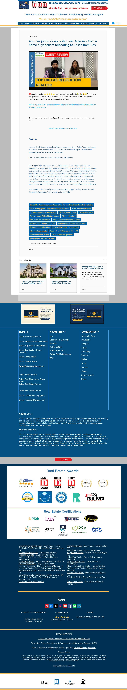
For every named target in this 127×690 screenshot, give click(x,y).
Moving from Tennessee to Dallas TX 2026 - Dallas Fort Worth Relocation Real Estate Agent (93, 268)
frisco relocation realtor (81, 209)
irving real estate (86, 212)
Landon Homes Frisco (67, 212)
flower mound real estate (40, 220)
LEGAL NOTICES (64, 634)
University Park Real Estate (30, 546)
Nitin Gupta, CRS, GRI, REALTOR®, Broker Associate (78, 2)
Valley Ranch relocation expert (42, 238)
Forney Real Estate (75, 582)
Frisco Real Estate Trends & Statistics (78, 205)
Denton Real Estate (75, 573)
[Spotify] (74, 606)
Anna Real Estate (26, 568)
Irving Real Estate (74, 557)
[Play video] (63, 70)
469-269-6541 (55, 8)
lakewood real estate (38, 231)
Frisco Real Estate (26, 555)
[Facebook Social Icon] (70, 606)
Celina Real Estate (27, 561)
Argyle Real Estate (75, 553)
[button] (27, 23)
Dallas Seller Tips (34, 243)
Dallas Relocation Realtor (48, 243)
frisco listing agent (37, 209)
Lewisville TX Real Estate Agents (65, 227)
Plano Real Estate (74, 550)
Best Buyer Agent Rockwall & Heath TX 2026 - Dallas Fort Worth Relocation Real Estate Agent (32, 283)
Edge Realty (90, 648)
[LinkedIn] (79, 606)
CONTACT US (61, 612)
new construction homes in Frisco (66, 220)
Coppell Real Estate (76, 561)
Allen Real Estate (74, 546)
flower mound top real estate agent (72, 223)
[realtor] (47, 606)
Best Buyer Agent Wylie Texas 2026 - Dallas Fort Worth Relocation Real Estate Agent (61, 283)
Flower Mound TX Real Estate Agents (44, 216)
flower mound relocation (40, 227)
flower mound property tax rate (42, 223)
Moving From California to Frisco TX (63, 231)
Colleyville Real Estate (28, 553)
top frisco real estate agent (58, 209)
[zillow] (51, 606)
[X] (56, 606)
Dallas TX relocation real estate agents (45, 205)
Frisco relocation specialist (62, 235)
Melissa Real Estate (27, 566)
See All (105, 260)
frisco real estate (68, 216)
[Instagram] (60, 606)
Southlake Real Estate (28, 548)
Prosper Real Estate (27, 564)
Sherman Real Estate (27, 570)
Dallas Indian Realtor (28, 375)
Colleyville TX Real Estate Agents (43, 212)
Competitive (79, 648)
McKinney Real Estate (28, 557)
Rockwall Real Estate (76, 568)
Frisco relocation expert (39, 235)
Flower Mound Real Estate (78, 566)
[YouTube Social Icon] (65, 606)
